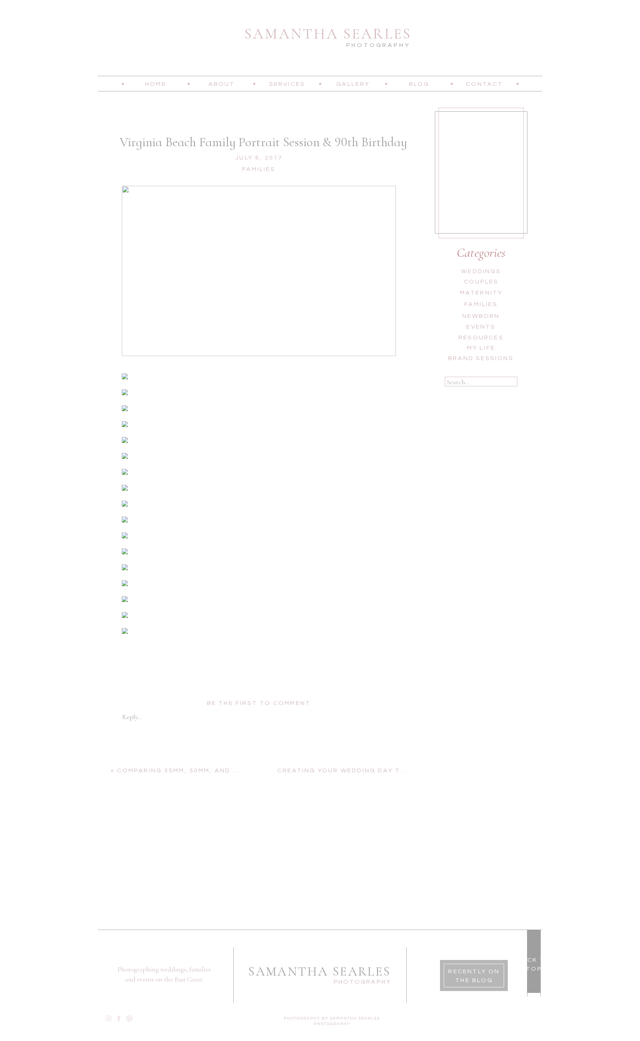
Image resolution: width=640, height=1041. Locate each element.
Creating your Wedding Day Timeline (353, 770)
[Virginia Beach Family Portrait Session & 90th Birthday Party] (259, 271)
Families (259, 169)
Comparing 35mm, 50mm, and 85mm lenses (200, 770)
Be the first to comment (259, 703)
